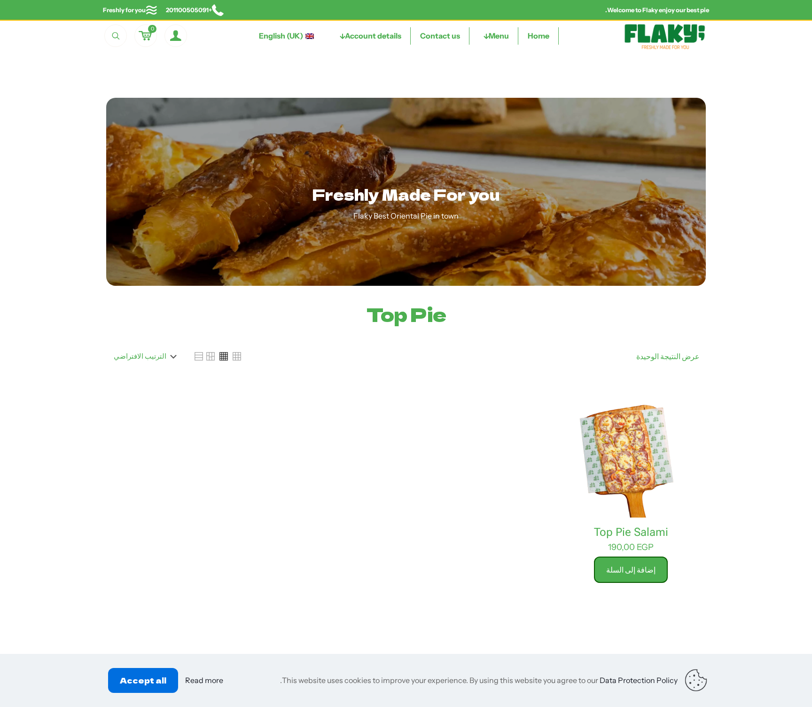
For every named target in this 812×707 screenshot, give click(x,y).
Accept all (143, 680)
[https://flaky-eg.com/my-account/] (175, 35)
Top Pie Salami (631, 532)
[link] (237, 356)
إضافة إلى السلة (631, 569)
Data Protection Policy (639, 680)
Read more (204, 680)
